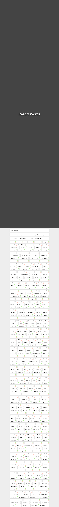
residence (12, 364)
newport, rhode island (42, 404)
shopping (21, 326)
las (24, 369)
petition (29, 467)
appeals (28, 478)
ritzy (11, 307)
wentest (20, 448)
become (37, 437)
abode (12, 421)
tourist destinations (24, 290)
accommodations (29, 309)
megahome (33, 486)
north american (32, 361)
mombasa (20, 385)
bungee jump (13, 280)
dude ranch (34, 394)
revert (19, 364)
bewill (20, 472)
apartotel (44, 456)
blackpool (20, 372)
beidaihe (33, 399)
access (28, 470)
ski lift (33, 494)
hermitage (27, 421)
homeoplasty (35, 456)
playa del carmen (28, 304)
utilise (20, 347)
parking (44, 307)
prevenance (29, 475)
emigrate (43, 402)
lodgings (31, 299)
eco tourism (43, 290)
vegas (30, 369)
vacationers (13, 290)
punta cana (28, 263)
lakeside (12, 366)
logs (45, 342)
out (18, 342)
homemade (13, 432)
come (31, 418)
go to (12, 480)
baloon (12, 448)
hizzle (35, 483)
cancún (12, 358)
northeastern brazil (14, 502)
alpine (37, 356)
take (45, 464)
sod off (11, 505)
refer (29, 464)
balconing (13, 451)
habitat (28, 434)
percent (24, 418)
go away (26, 499)
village (45, 309)
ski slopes (44, 271)
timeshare (43, 269)
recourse (44, 247)
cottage (44, 334)
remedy (37, 448)
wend (45, 423)
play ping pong (22, 497)
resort (12, 250)
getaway (44, 358)
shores (18, 369)
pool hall (44, 277)
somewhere (12, 413)
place (37, 312)
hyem (28, 491)
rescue (12, 453)
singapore (35, 491)
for (45, 337)
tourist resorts (14, 255)
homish (12, 489)
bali (28, 451)
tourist (12, 244)
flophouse (37, 472)
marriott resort (13, 282)
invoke (36, 453)
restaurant (44, 280)
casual (12, 345)
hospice (35, 426)
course (38, 299)
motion (18, 480)
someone (33, 410)
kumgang (13, 399)
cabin (45, 299)
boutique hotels (35, 285)
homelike (37, 434)
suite (38, 423)
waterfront (36, 315)
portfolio (44, 478)
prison (31, 339)
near (12, 375)
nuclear (44, 328)
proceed (12, 337)
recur (20, 250)
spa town (23, 399)
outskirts (30, 388)
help (37, 345)
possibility (28, 472)
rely (32, 480)
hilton (45, 380)
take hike (36, 277)
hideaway (13, 274)
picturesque (28, 277)
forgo (37, 407)
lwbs (36, 489)
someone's (37, 442)
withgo (24, 410)
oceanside (21, 358)
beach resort (33, 261)
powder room (34, 502)
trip (29, 358)
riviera (33, 301)
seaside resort (13, 247)
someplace (30, 423)
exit (11, 442)
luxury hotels (33, 280)
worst (12, 342)
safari (45, 339)
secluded (36, 375)
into (31, 415)
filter (32, 238)
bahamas (23, 404)
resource (20, 288)
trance (22, 432)
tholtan (20, 470)
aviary (45, 434)
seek (45, 448)
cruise (20, 293)
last (17, 320)
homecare (20, 489)
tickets (38, 339)
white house (24, 505)
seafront (27, 315)
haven (12, 445)
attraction (13, 318)
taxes (32, 323)
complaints (19, 475)
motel (35, 347)
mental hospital (43, 505)
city (39, 301)
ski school (44, 491)
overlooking (13, 383)
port (39, 380)
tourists (44, 356)
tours (31, 383)
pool (38, 288)
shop (28, 334)
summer (44, 318)
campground (29, 288)
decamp (27, 426)
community (20, 334)
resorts (23, 296)
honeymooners (33, 252)
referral (37, 475)
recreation (44, 347)
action (31, 364)
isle (33, 380)
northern (25, 391)
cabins (32, 342)
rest (18, 345)
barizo (34, 366)
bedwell (12, 467)
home (32, 337)
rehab (45, 323)
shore (45, 388)
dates (25, 342)
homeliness (20, 434)
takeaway (19, 442)
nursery (19, 421)
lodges (28, 350)
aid (18, 337)
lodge (45, 244)
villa (11, 299)
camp (35, 290)
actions (12, 478)
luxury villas (23, 269)
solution (44, 364)
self (18, 339)
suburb (44, 375)
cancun (20, 366)
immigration (12, 415)
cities (36, 358)
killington (44, 296)
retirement (13, 301)
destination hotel (42, 494)
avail (27, 461)
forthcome (44, 461)
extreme (12, 328)
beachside (39, 320)
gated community (14, 296)
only (37, 304)
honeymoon (13, 361)
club (19, 266)
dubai (27, 380)
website (44, 413)
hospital (20, 318)
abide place (25, 502)
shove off (25, 494)
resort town (13, 396)
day (29, 328)
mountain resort (35, 353)
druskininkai (36, 372)
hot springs (19, 309)
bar (45, 326)
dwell (18, 418)
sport (37, 318)
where (37, 415)
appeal (30, 459)
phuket (27, 372)
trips (45, 383)
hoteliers (29, 271)
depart (12, 434)
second (20, 277)
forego (44, 407)
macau (19, 375)
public (12, 331)
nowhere (44, 426)
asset (36, 478)
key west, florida (14, 410)
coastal (12, 353)
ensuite (29, 437)
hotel (12, 242)
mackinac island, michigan (39, 391)
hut (11, 418)
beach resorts (33, 258)
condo (17, 299)
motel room (43, 499)
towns (22, 361)
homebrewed (43, 483)
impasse (44, 418)
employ (21, 282)
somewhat (44, 429)
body (38, 480)
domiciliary (36, 440)
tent (12, 407)
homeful (28, 489)
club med (12, 497)
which (45, 437)
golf (45, 282)
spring (38, 364)
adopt (29, 448)
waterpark (44, 258)
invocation (23, 486)
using (35, 470)
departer (44, 451)
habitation (21, 413)
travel (18, 307)
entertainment (37, 326)
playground (29, 244)
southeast (14, 391)
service (24, 339)
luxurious (37, 369)
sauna (12, 429)
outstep (19, 453)
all (24, 345)
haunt (44, 250)
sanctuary (36, 451)
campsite (21, 437)
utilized (25, 480)
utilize (12, 288)
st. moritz (44, 415)
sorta (20, 426)
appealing (20, 467)
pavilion (44, 453)
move (31, 345)
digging (12, 426)
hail (26, 323)
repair (37, 247)
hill (38, 331)
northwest (25, 394)
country (31, 307)
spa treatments (24, 274)
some (45, 432)
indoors (21, 440)
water (18, 331)
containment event (14, 494)
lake (45, 320)
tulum (44, 274)
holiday (38, 309)
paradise (44, 353)
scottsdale (29, 385)
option (12, 350)
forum (26, 456)
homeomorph (43, 486)
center (45, 331)
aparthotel (28, 453)
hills (11, 385)
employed (21, 459)
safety (25, 331)
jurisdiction (35, 461)
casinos (12, 334)
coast (26, 301)
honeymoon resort (14, 394)
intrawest (12, 271)
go (35, 255)
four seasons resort (22, 252)
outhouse (31, 404)
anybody (27, 429)
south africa (33, 505)
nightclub (34, 269)
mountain (44, 285)
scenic (45, 385)
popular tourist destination (16, 263)
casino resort (36, 293)
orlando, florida (43, 497)
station (20, 350)
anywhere (44, 421)
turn (45, 475)
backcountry (21, 271)
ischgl (37, 396)
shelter (12, 347)
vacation (12, 266)
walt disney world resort (15, 499)
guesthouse (43, 361)
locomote (12, 356)
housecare (44, 489)
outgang (21, 451)
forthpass (37, 445)
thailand (29, 413)
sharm (20, 377)
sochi (18, 353)
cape (38, 383)
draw (36, 467)
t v (17, 505)
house (12, 309)
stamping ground (25, 255)
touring (28, 293)
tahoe (23, 320)
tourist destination (35, 266)
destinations (13, 388)
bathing (44, 445)
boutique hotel (43, 252)
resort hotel (28, 356)
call (11, 475)
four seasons (34, 274)
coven (22, 423)
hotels (30, 247)
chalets (45, 266)
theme (30, 296)
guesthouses (23, 280)
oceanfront (13, 326)
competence (13, 486)
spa (24, 242)
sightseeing (22, 388)
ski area (12, 312)
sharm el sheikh (14, 402)
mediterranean (43, 366)
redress (44, 459)
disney (36, 328)
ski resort (37, 242)
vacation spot (23, 258)
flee (20, 456)
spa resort (12, 252)
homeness (13, 491)
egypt (20, 356)
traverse (27, 483)
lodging (22, 247)
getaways (12, 277)
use (11, 285)
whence (44, 440)
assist (25, 337)
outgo (45, 442)
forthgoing (28, 407)
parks (11, 304)
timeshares (13, 258)
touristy (19, 315)
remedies (12, 459)
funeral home (32, 497)
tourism (28, 250)
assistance (36, 334)
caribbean (36, 421)
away (37, 263)
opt (37, 459)
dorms (39, 282)
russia (44, 350)
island (37, 271)
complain (44, 467)
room (20, 301)
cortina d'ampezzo (14, 404)
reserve (12, 339)
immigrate (37, 413)
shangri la (13, 293)
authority (12, 456)
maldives (38, 388)
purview (12, 472)
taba (11, 369)
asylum (19, 483)
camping (30, 312)
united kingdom (27, 445)
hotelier (44, 263)
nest (37, 432)
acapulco (20, 380)
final (38, 307)
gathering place (23, 396)
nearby (28, 377)
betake (19, 407)
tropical (38, 337)
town (37, 296)
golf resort (26, 266)
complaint (13, 464)
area (45, 293)
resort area (44, 394)
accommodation (23, 415)
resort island (35, 429)
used (21, 464)
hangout (20, 244)
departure (28, 442)
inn (30, 242)
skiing (20, 491)
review (45, 480)
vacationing (19, 304)
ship (39, 342)
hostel (34, 402)
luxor (12, 377)
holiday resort (22, 261)
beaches (36, 350)
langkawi (44, 377)
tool (25, 364)
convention (44, 304)
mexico (27, 347)
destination (18, 285)
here (28, 440)
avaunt (30, 432)
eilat (36, 377)
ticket (38, 323)
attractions (26, 353)
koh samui (13, 269)
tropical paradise (31, 282)
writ (45, 472)
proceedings (43, 470)
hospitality (21, 328)
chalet (24, 307)
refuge (45, 242)
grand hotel (22, 383)
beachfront (30, 320)
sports (26, 285)
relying (12, 483)
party (45, 301)
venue (45, 315)
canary (12, 372)
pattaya (44, 372)
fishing (37, 385)
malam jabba (13, 423)
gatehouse (19, 429)
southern (27, 375)
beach (18, 242)
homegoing (43, 410)
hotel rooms (29, 318)
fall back (12, 261)
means (12, 461)
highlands (12, 380)
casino (36, 250)
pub (31, 396)
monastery (13, 437)
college (44, 312)
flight (12, 315)
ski (45, 288)
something (13, 440)
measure (12, 470)
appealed (36, 464)
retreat (24, 299)
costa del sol (21, 312)
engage (19, 461)
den (37, 418)
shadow (44, 345)
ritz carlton (43, 255)
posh (27, 366)
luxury (29, 326)
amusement (13, 323)
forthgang (25, 402)
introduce (20, 478)
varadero (44, 396)
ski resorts (43, 261)
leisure (18, 445)
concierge (43, 399)
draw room (44, 502)
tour (11, 320)
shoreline (32, 331)
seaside (37, 244)
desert (45, 369)
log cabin (34, 499)
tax (20, 323)
